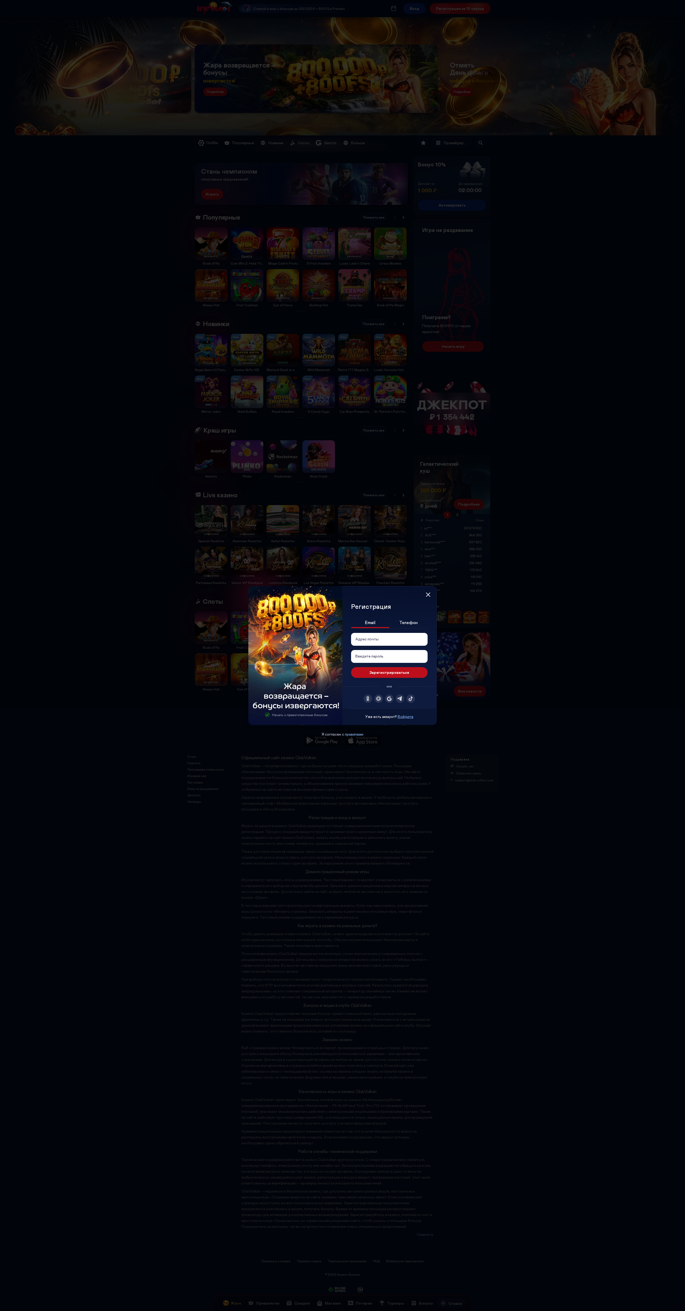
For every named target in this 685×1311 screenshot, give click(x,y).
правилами (354, 734)
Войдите (405, 716)
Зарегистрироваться (389, 672)
